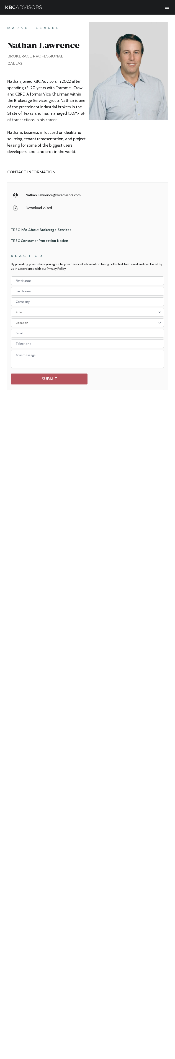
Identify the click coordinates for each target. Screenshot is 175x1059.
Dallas (15, 63)
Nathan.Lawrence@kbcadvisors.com (53, 195)
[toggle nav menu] (166, 7)
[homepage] (23, 7)
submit (49, 379)
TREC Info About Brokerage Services (41, 230)
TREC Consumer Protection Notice (39, 241)
